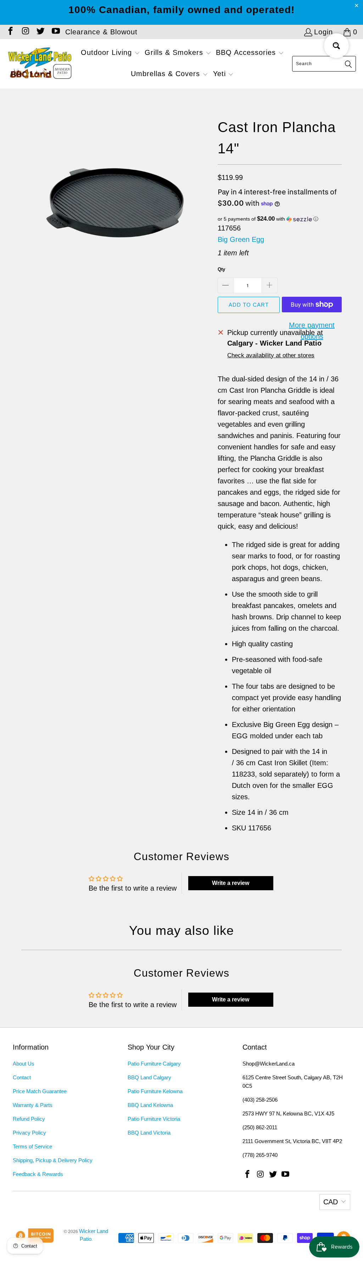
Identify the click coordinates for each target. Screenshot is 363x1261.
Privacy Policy (29, 1133)
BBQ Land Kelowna (150, 1105)
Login (323, 32)
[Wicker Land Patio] (40, 63)
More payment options (312, 330)
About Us (23, 1064)
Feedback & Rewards (38, 1174)
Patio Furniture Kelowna (155, 1091)
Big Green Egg (241, 239)
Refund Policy (29, 1119)
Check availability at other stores (270, 355)
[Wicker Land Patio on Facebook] (10, 32)
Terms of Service (32, 1146)
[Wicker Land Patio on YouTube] (55, 32)
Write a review (230, 883)
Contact (22, 1077)
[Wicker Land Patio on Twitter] (40, 32)
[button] (110, 53)
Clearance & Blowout (101, 32)
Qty (221, 269)
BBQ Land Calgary (149, 1077)
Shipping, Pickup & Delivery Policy (53, 1160)
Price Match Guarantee (40, 1091)
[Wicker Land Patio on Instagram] (24, 32)
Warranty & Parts (32, 1105)
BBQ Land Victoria (149, 1133)
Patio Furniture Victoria (154, 1119)
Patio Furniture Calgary (154, 1064)
